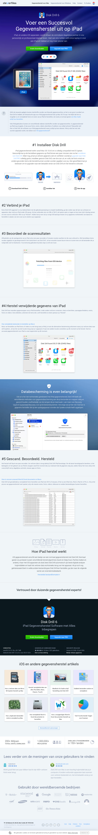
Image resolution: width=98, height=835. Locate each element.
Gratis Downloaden (37, 637)
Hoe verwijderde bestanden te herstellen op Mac (18, 324)
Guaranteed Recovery (28, 405)
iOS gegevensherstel (42, 131)
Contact (79, 3)
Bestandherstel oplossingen (49, 728)
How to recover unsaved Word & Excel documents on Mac (21, 479)
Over (65, 824)
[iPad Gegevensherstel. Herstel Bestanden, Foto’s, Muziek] (44, 57)
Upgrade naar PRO (61, 637)
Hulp (74, 3)
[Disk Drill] (9, 3)
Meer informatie (73, 833)
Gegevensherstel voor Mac (40, 3)
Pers (80, 824)
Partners (75, 824)
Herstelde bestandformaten (48, 575)
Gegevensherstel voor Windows (61, 3)
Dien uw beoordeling (41, 653)
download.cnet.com (62, 764)
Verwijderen (86, 824)
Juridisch (78, 826)
